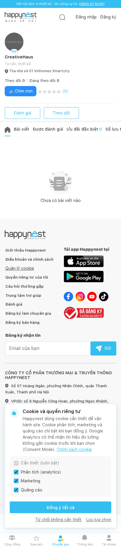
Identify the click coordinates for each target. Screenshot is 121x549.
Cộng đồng (12, 544)
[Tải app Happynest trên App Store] (84, 261)
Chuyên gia (60, 544)
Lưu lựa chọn (98, 519)
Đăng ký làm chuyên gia (28, 313)
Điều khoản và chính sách (29, 259)
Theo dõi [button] (15, 80)
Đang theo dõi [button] (44, 80)
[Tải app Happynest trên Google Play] (84, 276)
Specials (36, 544)
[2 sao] (45, 91)
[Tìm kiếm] (62, 17)
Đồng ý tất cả (60, 507)
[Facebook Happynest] (68, 296)
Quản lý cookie (19, 268)
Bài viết (21, 129)
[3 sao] (49, 91)
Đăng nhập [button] (86, 17)
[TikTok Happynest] (103, 296)
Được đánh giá (48, 129)
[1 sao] (40, 91)
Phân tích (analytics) (41, 472)
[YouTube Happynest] (92, 296)
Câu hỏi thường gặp (24, 286)
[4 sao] (54, 91)
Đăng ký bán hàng (22, 322)
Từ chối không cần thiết (58, 519)
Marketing (30, 481)
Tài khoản (109, 544)
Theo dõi (61, 113)
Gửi (108, 348)
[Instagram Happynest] (80, 296)
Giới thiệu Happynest (25, 250)
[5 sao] (59, 91)
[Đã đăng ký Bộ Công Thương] (84, 312)
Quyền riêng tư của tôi (26, 277)
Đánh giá (22, 113)
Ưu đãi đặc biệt (84, 129)
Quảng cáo (31, 490)
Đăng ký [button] (108, 17)
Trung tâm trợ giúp (23, 295)
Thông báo (85, 544)
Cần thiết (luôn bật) (40, 463)
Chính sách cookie (74, 449)
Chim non (23, 91)
